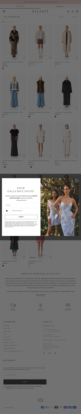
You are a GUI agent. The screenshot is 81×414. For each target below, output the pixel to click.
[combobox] (8, 211)
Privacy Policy (8, 226)
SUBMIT (21, 217)
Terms (12, 226)
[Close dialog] (76, 180)
